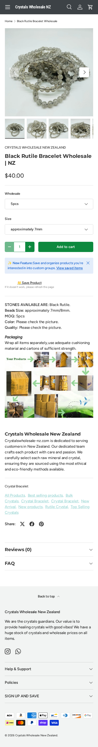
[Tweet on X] (22, 524)
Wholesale (12, 194)
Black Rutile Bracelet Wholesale (37, 21)
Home (8, 21)
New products (30, 506)
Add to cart (66, 247)
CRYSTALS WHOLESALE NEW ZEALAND (35, 148)
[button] (90, 7)
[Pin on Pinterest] (41, 524)
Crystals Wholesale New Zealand (36, 735)
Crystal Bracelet (16, 486)
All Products (15, 495)
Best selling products (45, 495)
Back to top (46, 596)
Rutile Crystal (56, 506)
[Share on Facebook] (32, 524)
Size (8, 219)
